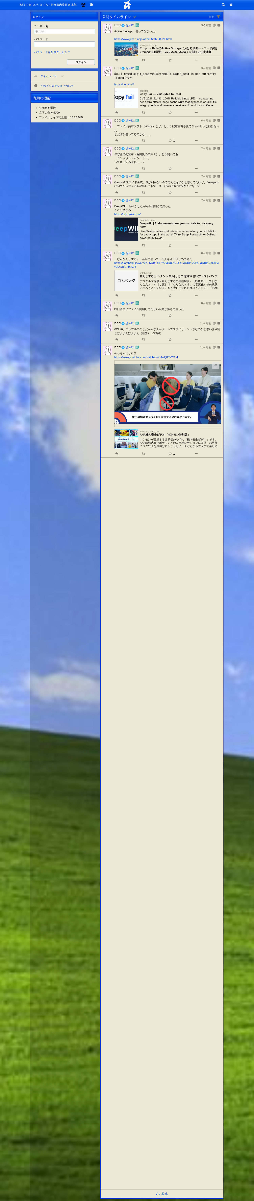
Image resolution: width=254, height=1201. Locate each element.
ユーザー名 (41, 26)
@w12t (130, 25)
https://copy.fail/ (124, 84)
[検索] (223, 5)
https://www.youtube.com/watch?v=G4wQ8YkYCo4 (146, 357)
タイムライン (49, 76)
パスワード (41, 39)
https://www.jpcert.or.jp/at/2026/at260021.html (143, 38)
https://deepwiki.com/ (127, 214)
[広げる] (218, 25)
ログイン (81, 62)
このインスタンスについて (57, 86)
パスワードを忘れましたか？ (52, 52)
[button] (116, 60)
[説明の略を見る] (215, 365)
